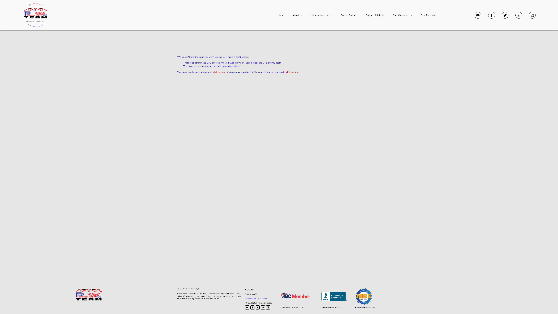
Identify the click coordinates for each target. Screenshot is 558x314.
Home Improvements (321, 15)
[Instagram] (532, 15)
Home (281, 15)
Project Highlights (375, 15)
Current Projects (349, 15)
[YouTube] (478, 15)
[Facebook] (491, 15)
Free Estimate (428, 15)
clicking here (219, 72)
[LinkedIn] (518, 15)
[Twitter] (505, 15)
